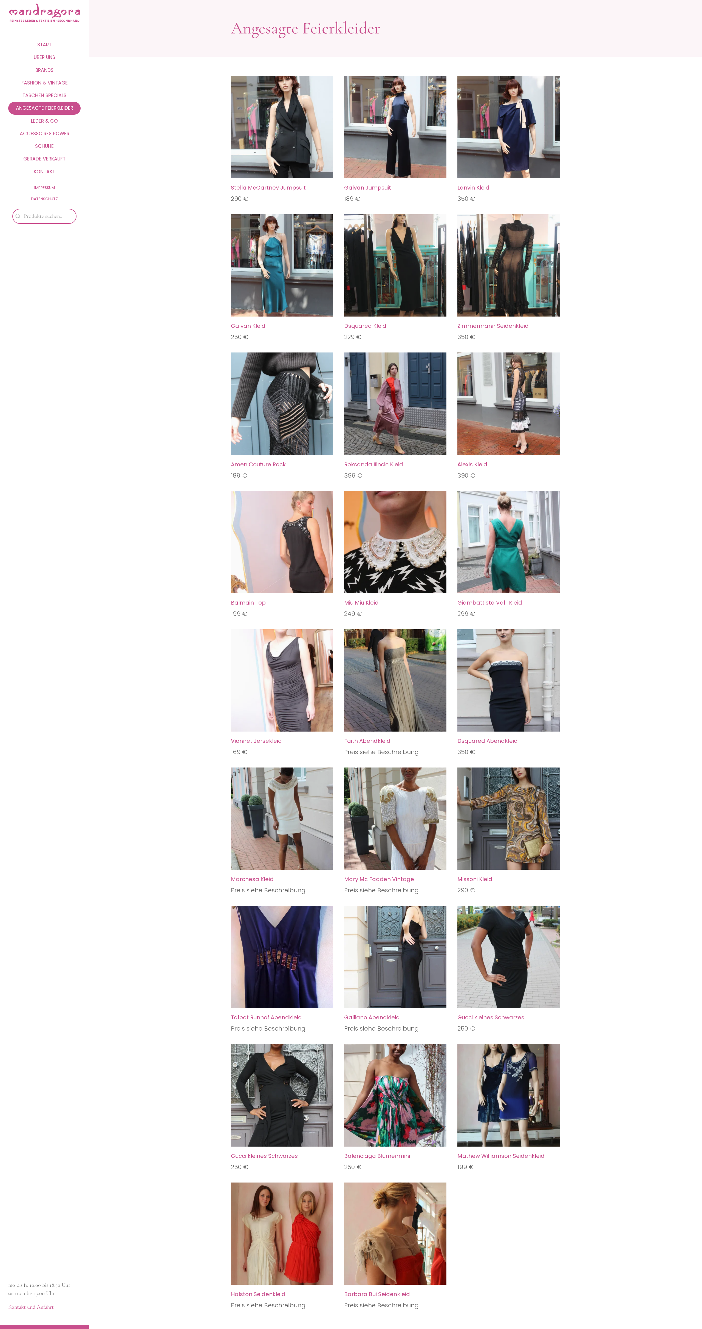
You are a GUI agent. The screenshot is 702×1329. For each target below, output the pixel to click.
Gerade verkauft (44, 159)
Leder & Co (44, 121)
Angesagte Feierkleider (44, 108)
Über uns (44, 57)
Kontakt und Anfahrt (31, 1307)
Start (44, 44)
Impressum (44, 187)
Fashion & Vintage (44, 83)
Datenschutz (44, 199)
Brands (44, 70)
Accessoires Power (44, 133)
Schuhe (44, 146)
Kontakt (44, 171)
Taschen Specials (44, 95)
